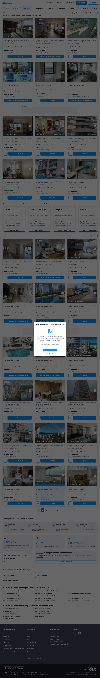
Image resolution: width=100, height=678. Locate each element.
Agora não (50, 353)
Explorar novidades (50, 350)
